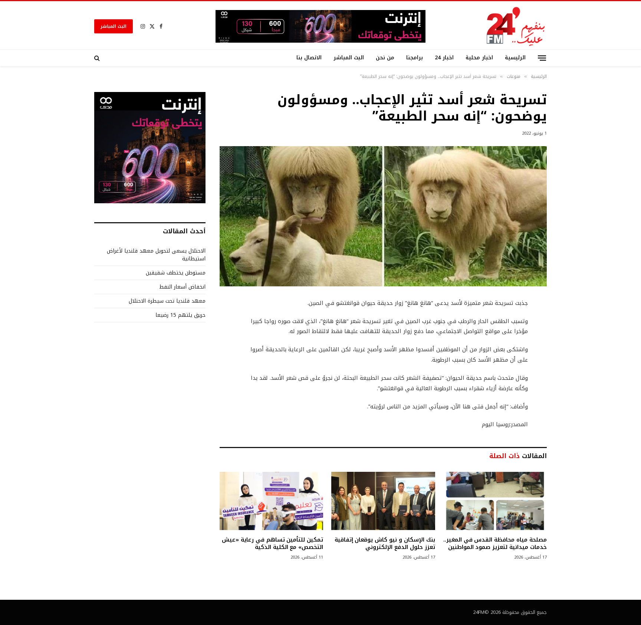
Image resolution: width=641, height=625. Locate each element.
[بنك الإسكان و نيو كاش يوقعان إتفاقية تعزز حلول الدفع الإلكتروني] (383, 501)
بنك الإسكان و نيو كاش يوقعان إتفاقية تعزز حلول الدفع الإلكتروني (385, 543)
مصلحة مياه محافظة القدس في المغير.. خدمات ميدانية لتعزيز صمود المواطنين (495, 543)
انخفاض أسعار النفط (182, 287)
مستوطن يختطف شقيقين (176, 273)
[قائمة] (542, 58)
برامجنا (414, 58)
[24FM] (516, 26)
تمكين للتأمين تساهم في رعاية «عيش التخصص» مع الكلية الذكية (272, 543)
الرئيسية (515, 58)
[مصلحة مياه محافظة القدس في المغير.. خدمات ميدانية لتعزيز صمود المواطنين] (495, 501)
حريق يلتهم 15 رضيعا (180, 315)
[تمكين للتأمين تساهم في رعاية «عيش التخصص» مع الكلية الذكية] (271, 501)
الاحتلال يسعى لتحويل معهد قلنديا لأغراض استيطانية (156, 255)
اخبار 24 (444, 58)
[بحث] (97, 58)
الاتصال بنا (309, 58)
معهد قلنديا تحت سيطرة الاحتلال (167, 301)
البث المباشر (113, 26)
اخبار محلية (479, 58)
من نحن (385, 58)
